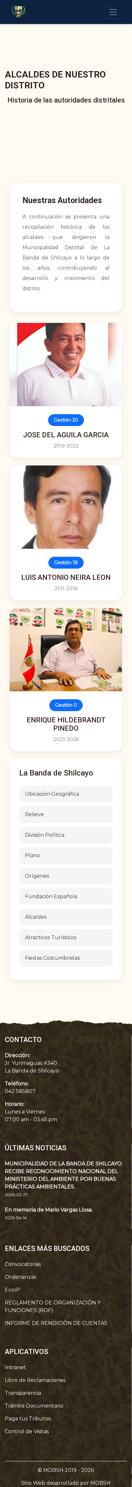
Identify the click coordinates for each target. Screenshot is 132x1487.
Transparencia (23, 1393)
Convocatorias (23, 1264)
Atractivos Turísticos (50, 937)
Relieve (34, 814)
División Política (44, 835)
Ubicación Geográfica (52, 794)
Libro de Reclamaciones (35, 1380)
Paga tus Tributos (28, 1419)
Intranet (15, 1367)
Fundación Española (51, 896)
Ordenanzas (20, 1277)
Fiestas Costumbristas (52, 958)
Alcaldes (35, 917)
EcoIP (12, 1290)
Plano (32, 855)
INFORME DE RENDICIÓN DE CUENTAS (56, 1323)
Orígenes (37, 876)
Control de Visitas (27, 1431)
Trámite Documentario (34, 1406)
